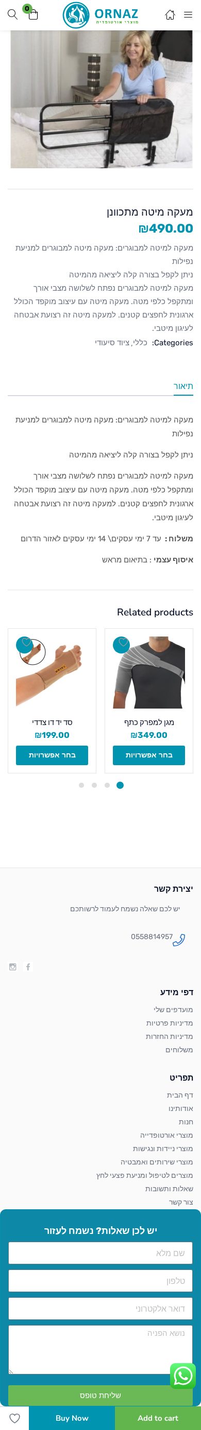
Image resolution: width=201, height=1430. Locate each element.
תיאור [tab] (183, 386)
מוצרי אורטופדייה (166, 1135)
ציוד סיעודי (112, 342)
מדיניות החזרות (169, 1036)
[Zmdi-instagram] (13, 967)
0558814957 (152, 936)
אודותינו (181, 1108)
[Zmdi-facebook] (28, 967)
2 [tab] (107, 785)
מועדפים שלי (173, 1009)
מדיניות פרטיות (169, 1023)
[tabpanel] (148, 701)
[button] (33, 15)
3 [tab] (94, 785)
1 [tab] (120, 785)
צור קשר (181, 1202)
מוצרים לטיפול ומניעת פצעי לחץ (144, 1175)
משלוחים (179, 1050)
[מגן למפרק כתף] (149, 673)
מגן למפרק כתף (149, 722)
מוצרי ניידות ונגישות (163, 1148)
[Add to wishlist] (121, 645)
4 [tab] (81, 785)
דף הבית (180, 1095)
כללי (140, 342)
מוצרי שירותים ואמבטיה (157, 1162)
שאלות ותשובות (169, 1189)
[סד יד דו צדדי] (52, 673)
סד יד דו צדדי (52, 722)
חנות (186, 1122)
